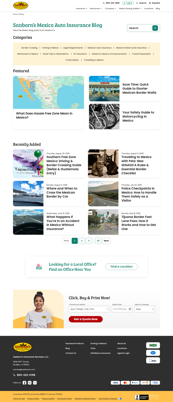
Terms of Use (19, 398)
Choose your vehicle (77, 304)
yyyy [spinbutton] (124, 309)
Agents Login (123, 353)
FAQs (93, 348)
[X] (35, 383)
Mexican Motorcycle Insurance (131, 47)
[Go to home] (20, 6)
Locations (148, 8)
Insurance (80, 8)
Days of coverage (142, 304)
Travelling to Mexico (94, 60)
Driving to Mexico (99, 343)
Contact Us (70, 353)
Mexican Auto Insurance (99, 47)
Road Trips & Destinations (56, 53)
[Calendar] (129, 309)
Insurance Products (74, 343)
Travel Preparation (141, 53)
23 (98, 240)
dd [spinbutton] (119, 309)
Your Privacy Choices (108, 398)
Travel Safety (72, 60)
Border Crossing (29, 47)
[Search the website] (155, 28)
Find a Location (122, 267)
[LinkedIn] (30, 383)
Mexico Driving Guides (129, 8)
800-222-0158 (26, 375)
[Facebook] (24, 383)
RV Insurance (80, 53)
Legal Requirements (73, 47)
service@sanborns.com (24, 369)
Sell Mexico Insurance (101, 353)
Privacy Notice (48, 398)
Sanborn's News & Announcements (109, 53)
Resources (95, 8)
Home (15, 14)
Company (109, 8)
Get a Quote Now (86, 319)
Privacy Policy (33, 398)
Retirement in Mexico (27, 53)
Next (106, 240)
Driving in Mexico (50, 47)
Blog (158, 8)
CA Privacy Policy (64, 398)
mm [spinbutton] (115, 309)
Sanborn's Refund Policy (85, 398)
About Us (121, 343)
